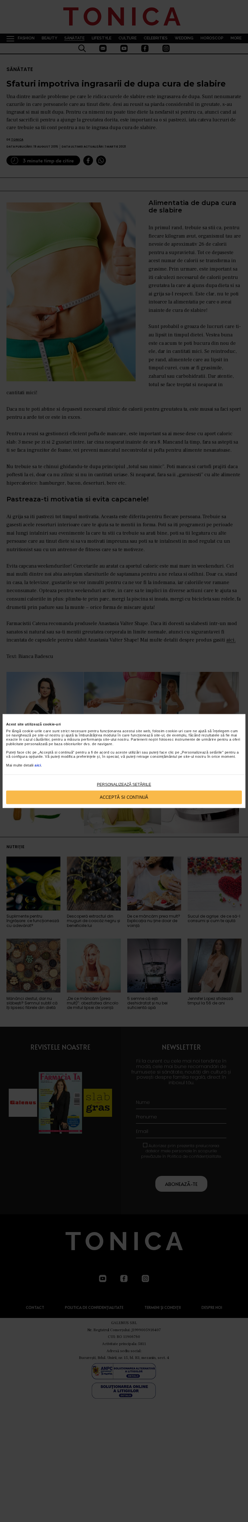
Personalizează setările (124, 784)
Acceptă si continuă (124, 797)
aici (38, 765)
